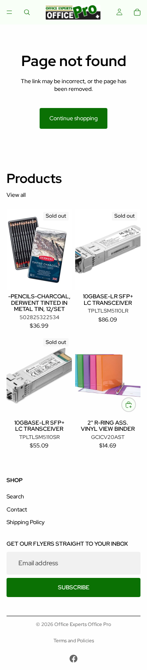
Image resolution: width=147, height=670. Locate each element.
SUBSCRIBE (73, 587)
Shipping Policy (26, 522)
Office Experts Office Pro (82, 624)
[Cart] (137, 12)
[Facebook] (73, 658)
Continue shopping (73, 118)
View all (16, 194)
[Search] (27, 12)
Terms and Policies (73, 640)
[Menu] (9, 12)
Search (15, 496)
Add (135, 404)
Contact (17, 509)
